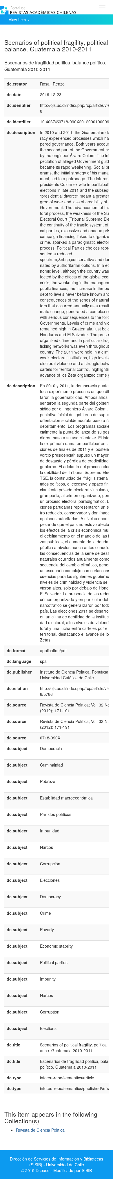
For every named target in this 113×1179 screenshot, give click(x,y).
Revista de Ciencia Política (40, 1130)
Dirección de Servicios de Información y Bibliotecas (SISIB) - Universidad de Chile (56, 1161)
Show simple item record (27, 33)
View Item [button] (18, 19)
